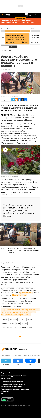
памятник (4, 323)
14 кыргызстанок (19, 295)
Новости (4, 319)
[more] (38, 262)
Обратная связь (6, 394)
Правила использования (17, 373)
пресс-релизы (6, 379)
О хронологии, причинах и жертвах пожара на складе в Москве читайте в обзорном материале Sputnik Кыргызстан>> (20, 312)
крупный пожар (26, 293)
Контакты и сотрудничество (10, 376)
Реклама (24, 376)
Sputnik (4, 96)
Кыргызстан (13, 319)
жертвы (24, 323)
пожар (12, 323)
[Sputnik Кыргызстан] (6, 16)
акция (18, 323)
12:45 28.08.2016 (6, 70)
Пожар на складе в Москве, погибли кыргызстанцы (17, 327)
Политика (17, 355)
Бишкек (29, 319)
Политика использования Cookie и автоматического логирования (13, 385)
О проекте (4, 373)
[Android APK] (7, 399)
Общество (22, 319)
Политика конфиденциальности (12, 381)
